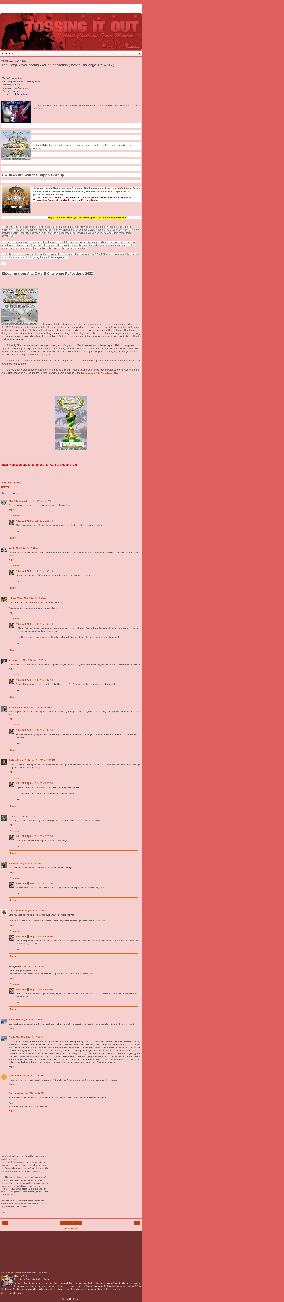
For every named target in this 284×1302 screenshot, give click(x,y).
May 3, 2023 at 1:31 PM (25, 816)
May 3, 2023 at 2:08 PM (41, 730)
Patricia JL (14, 863)
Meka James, (48, 200)
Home (71, 1223)
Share (5, 487)
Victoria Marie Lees (18, 707)
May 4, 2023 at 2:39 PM (32, 1037)
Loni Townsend (16, 910)
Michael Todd (15, 1075)
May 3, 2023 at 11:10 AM (43, 760)
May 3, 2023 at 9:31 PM (41, 989)
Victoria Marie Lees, (66, 200)
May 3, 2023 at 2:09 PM (41, 783)
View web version (71, 1228)
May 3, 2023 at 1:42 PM (31, 863)
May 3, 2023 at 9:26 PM (41, 836)
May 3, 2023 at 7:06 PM (33, 966)
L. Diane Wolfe (16, 598)
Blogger (76, 1299)
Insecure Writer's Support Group (122, 188)
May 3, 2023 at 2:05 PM (41, 624)
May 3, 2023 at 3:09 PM (36, 910)
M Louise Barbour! (91, 200)
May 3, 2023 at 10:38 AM (35, 660)
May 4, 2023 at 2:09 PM (32, 1019)
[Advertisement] (71, 8)
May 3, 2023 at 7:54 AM (27, 548)
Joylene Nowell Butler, (101, 197)
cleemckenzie (15, 660)
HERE (109, 105)
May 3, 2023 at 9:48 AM (35, 598)
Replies (15, 515)
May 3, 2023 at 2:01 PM (41, 521)
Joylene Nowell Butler (20, 760)
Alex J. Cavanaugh (18, 501)
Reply (11, 509)
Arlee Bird (21, 521)
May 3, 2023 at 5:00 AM (39, 501)
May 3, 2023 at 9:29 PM (41, 936)
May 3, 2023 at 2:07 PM (41, 680)
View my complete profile (12, 1293)
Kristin (12, 548)
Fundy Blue (14, 1019)
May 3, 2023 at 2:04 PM (41, 571)
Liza (11, 816)
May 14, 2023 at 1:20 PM (32, 1093)
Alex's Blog (57, 194)
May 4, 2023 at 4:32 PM (34, 1075)
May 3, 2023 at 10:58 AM (40, 707)
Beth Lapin (14, 1093)
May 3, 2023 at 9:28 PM (41, 883)
